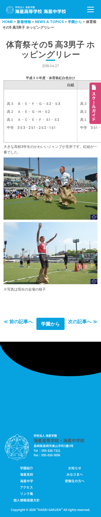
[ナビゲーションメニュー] (90, 9)
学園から (50, 324)
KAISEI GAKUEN (49, 509)
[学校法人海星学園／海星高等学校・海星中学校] (36, 10)
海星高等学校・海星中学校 (59, 440)
